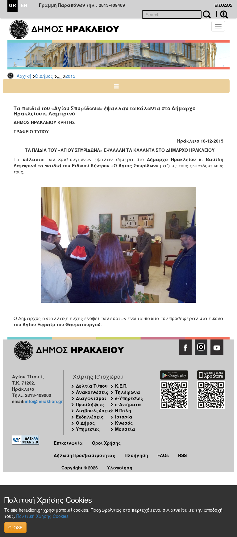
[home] (68, 29)
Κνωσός (124, 423)
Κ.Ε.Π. (121, 386)
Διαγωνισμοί (91, 398)
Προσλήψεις (90, 404)
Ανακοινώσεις (92, 392)
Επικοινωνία (68, 443)
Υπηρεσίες (88, 429)
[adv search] (222, 14)
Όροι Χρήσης (106, 443)
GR (12, 5)
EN (24, 5)
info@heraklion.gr (44, 401)
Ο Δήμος (44, 76)
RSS (182, 455)
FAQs (163, 455)
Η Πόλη (123, 410)
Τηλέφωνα (127, 392)
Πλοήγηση (136, 455)
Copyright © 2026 (79, 467)
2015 (70, 76)
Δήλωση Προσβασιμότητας (84, 455)
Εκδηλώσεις (90, 417)
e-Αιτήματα (128, 404)
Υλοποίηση (119, 467)
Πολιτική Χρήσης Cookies (42, 516)
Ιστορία (123, 417)
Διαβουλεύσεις (94, 410)
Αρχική (24, 76)
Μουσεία (125, 429)
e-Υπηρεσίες (129, 398)
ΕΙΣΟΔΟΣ (223, 5)
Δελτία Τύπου (92, 386)
